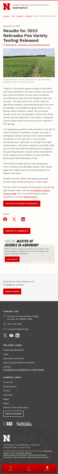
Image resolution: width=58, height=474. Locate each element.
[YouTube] (11, 335)
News (6, 403)
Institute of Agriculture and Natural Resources (30, 5)
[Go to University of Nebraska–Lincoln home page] (6, 6)
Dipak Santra (30, 197)
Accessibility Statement (24, 453)
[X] (5, 335)
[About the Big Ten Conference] (7, 424)
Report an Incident (13, 414)
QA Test (12, 453)
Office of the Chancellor (16, 407)
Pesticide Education (13, 350)
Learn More (11, 259)
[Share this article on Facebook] (5, 219)
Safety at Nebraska (19, 457)
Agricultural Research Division (19, 362)
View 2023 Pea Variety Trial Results (20, 203)
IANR (13, 16)
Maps (6, 399)
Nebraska (6, 16)
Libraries (7, 395)
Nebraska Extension (13, 358)
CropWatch (20, 7)
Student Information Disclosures (37, 457)
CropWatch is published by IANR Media (23, 369)
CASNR (7, 367)
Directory (8, 382)
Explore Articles (12, 291)
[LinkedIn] (17, 335)
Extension (20, 16)
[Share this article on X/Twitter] (14, 219)
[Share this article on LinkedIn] (23, 219)
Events (6, 390)
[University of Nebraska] (24, 424)
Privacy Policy (7, 457)
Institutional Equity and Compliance (15, 455)
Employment (10, 386)
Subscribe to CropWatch (15, 231)
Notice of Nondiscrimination (37, 455)
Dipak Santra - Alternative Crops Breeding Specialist (28, 45)
